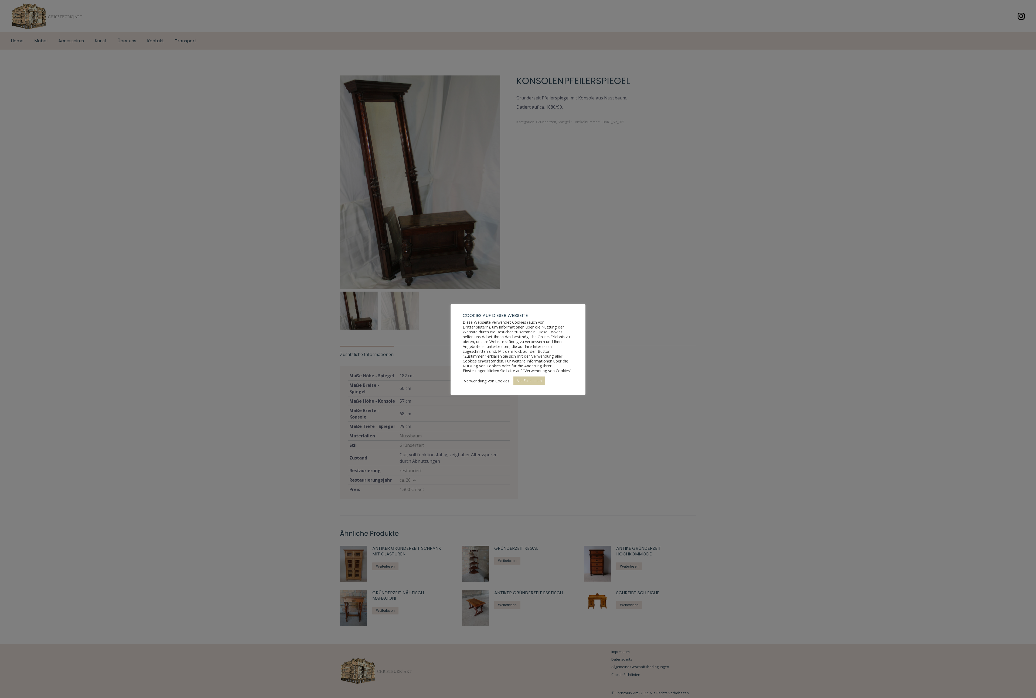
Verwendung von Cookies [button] (486, 380)
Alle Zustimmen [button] (529, 380)
